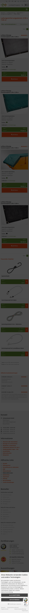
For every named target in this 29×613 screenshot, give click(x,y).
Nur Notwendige (15, 599)
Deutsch (3, 607)
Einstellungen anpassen (15, 604)
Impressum (25, 610)
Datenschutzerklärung (20, 609)
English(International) (12, 607)
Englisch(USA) (4, 609)
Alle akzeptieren (14, 595)
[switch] (25, 604)
